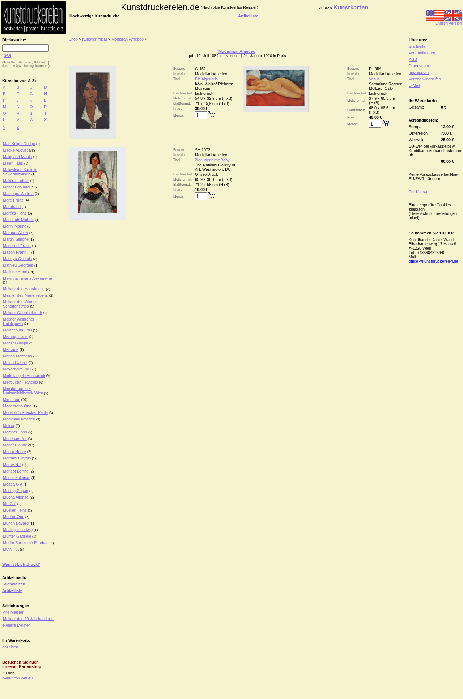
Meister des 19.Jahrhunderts (28, 619)
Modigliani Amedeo (19, 419)
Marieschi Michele (18, 219)
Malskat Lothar (16, 180)
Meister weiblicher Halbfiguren (18, 321)
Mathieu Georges (18, 265)
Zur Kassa (418, 192)
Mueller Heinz (15, 510)
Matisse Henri (15, 272)
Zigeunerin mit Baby (212, 160)
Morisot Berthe (16, 471)
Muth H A (11, 549)
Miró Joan (11, 399)
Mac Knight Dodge (19, 143)
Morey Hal (12, 464)
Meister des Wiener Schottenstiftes (20, 304)
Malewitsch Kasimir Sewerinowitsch (20, 172)
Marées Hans (15, 213)
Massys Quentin (17, 259)
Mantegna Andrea (18, 193)
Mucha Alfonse (16, 497)
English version (448, 23)
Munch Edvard (16, 523)
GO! (7, 55)
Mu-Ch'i (9, 503)
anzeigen (10, 647)
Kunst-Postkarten (17, 677)
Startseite (417, 46)
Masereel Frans (17, 245)
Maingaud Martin (17, 156)
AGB (413, 59)
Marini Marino (14, 226)
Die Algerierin (206, 79)
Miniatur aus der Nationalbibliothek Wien (23, 390)
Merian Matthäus (17, 356)
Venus (374, 79)
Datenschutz (420, 66)
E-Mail (414, 85)
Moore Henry (14, 451)
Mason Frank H (16, 252)
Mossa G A (12, 484)
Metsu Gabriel (15, 362)
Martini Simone (16, 239)
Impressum (419, 72)
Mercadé (10, 349)
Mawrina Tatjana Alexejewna (27, 278)
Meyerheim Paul (17, 369)
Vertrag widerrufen (425, 79)
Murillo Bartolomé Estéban (25, 543)
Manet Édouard (16, 187)
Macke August (15, 150)
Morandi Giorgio (17, 458)
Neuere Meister (16, 625)
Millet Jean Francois (20, 382)
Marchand (12, 206)
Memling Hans (15, 336)
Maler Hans (13, 163)
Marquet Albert (15, 232)
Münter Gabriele (17, 536)
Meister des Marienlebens (25, 295)
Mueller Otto (13, 516)
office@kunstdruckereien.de (433, 261)
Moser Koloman (16, 477)
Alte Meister (13, 612)
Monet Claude (15, 445)
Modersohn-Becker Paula (25, 412)
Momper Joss (15, 432)
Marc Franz (13, 200)
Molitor (8, 425)
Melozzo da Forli (17, 330)
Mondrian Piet (15, 438)
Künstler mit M (94, 39)
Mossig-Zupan (15, 490)
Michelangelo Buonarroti (24, 375)
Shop (73, 39)
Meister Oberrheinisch (22, 312)
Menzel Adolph (15, 343)
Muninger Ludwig (18, 530)
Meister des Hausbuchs (24, 289)
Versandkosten (422, 53)
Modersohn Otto (17, 406)
